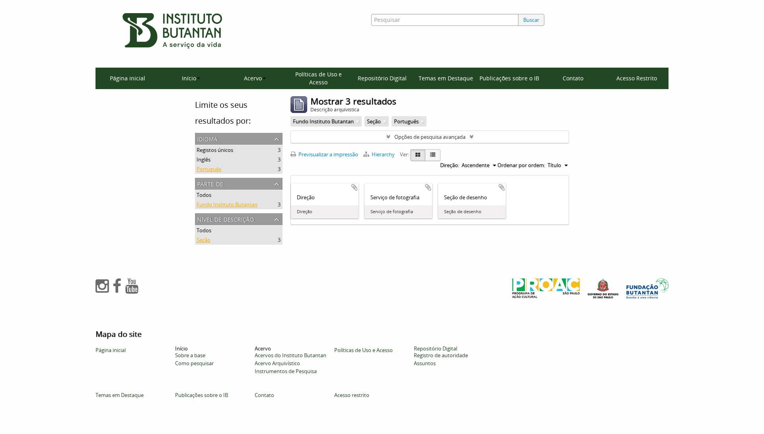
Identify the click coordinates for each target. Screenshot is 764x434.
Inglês (203, 159)
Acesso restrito (351, 395)
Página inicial (127, 78)
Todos (204, 195)
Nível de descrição (225, 218)
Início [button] (189, 78)
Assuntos (425, 363)
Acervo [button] (253, 78)
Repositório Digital (382, 78)
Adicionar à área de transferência (355, 187)
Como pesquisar (194, 363)
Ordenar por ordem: (521, 165)
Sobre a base (190, 355)
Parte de (210, 183)
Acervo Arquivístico (277, 363)
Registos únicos (215, 150)
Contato (573, 78)
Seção (203, 239)
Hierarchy (383, 154)
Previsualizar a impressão (327, 154)
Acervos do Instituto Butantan (290, 355)
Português (209, 169)
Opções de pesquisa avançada (430, 136)
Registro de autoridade (441, 355)
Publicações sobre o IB (509, 78)
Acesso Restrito (636, 78)
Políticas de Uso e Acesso (318, 78)
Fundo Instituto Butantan (227, 204)
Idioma (207, 138)
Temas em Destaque (446, 78)
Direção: (449, 165)
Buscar (531, 19)
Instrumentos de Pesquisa (286, 371)
